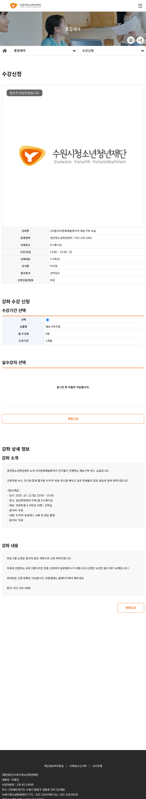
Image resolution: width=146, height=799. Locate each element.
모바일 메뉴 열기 (140, 5)
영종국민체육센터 (25, 5)
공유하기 (140, 40)
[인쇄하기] (131, 40)
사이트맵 (97, 766)
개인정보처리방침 (54, 766)
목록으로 (73, 418)
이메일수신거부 (78, 766)
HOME (5, 50)
